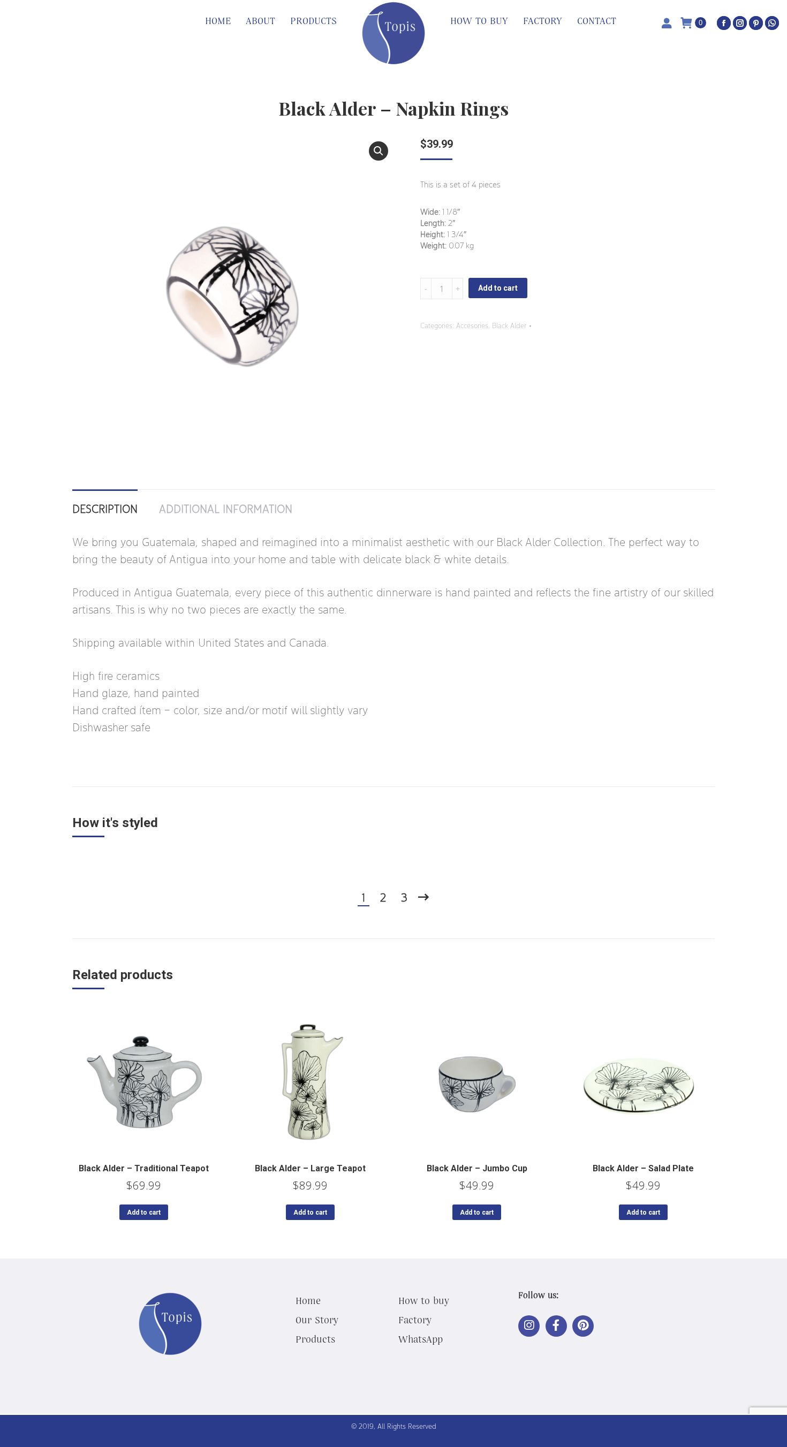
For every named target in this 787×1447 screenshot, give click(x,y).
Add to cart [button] (144, 1212)
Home (308, 1300)
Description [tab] (105, 509)
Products (315, 1339)
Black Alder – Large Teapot (310, 1168)
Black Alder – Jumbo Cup (477, 1168)
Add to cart (498, 288)
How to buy (423, 1300)
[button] (378, 151)
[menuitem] (218, 21)
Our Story (317, 1319)
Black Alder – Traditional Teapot (144, 1168)
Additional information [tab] (225, 509)
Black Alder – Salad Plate (643, 1168)
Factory (415, 1319)
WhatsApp (420, 1339)
